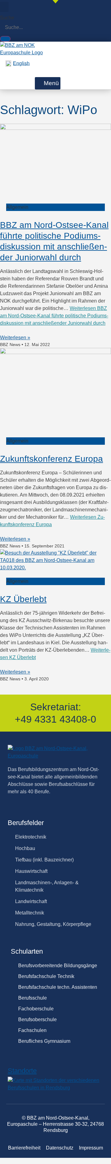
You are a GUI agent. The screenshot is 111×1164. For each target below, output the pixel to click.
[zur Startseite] (22, 52)
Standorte (22, 1071)
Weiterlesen (54, 316)
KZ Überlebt (23, 599)
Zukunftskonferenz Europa (51, 459)
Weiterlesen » (15, 337)
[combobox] (28, 27)
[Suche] (5, 39)
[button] (4, 7)
